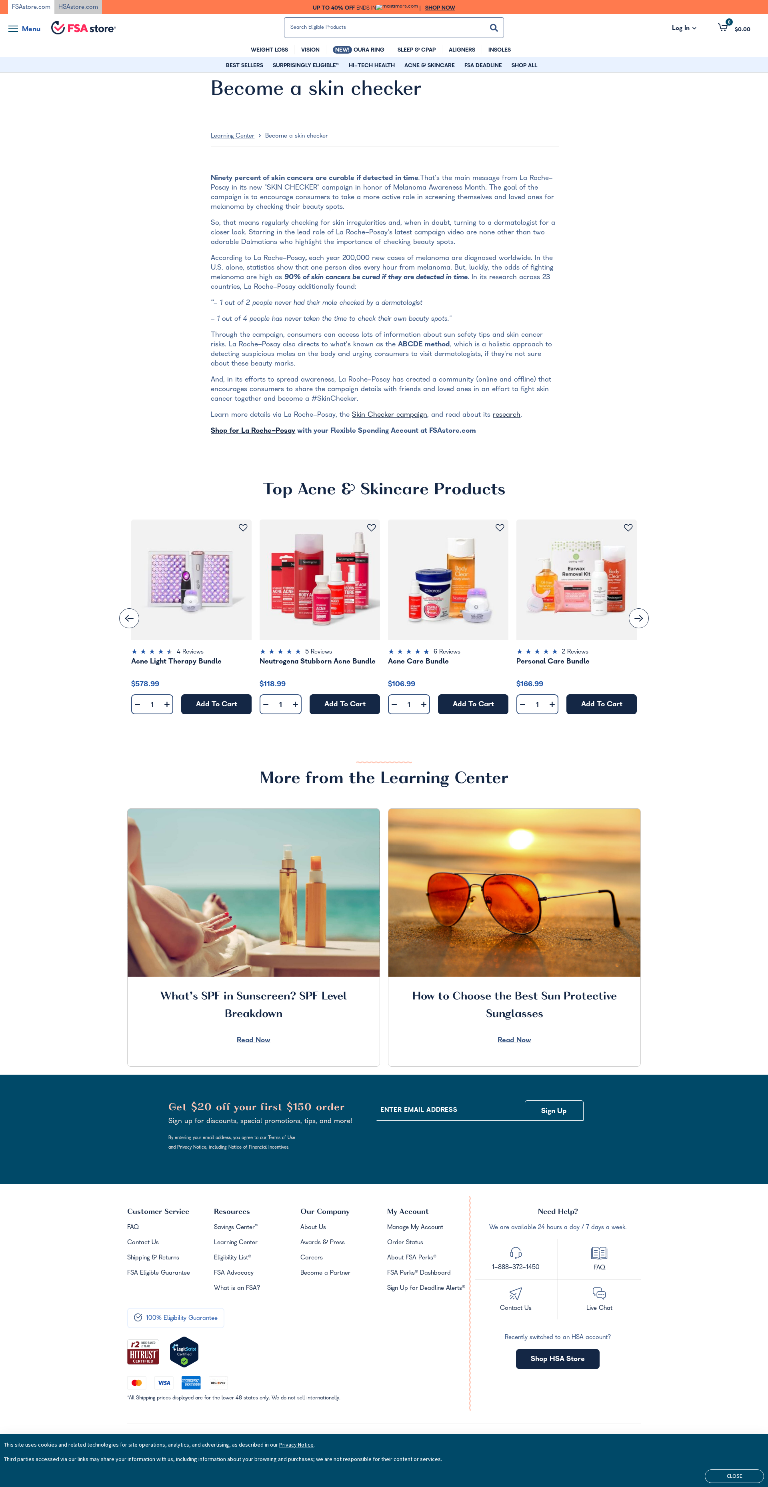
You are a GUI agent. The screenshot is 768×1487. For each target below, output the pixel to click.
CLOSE (734, 1475)
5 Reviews (318, 652)
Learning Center (232, 136)
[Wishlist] (243, 528)
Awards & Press (322, 1243)
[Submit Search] (494, 27)
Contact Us (143, 1243)
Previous (129, 618)
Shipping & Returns (153, 1258)
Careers (311, 1258)
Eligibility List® (232, 1258)
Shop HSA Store (558, 1359)
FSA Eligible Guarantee (158, 1273)
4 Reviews (190, 652)
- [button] (137, 705)
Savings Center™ (236, 1228)
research (506, 415)
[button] (734, 27)
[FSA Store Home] (83, 27)
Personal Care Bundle (553, 662)
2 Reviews (575, 652)
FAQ (133, 1228)
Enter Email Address (418, 1110)
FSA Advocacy (234, 1273)
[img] (191, 653)
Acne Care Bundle (418, 662)
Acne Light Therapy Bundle (176, 662)
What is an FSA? (237, 1288)
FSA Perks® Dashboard (419, 1273)
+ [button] (167, 706)
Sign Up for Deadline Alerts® (426, 1288)
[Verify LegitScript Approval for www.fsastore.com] (184, 1352)
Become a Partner (325, 1273)
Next (639, 618)
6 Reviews (447, 652)
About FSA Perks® (411, 1258)
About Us (313, 1228)
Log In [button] (684, 29)
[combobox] (394, 27)
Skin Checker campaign (389, 415)
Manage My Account (415, 1228)
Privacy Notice (296, 1444)
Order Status (405, 1243)
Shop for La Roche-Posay (253, 431)
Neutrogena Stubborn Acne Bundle (318, 662)
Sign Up (554, 1111)
